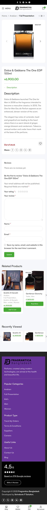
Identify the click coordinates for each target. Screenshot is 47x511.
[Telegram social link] (29, 2)
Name (7, 224)
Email (7, 234)
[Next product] (44, 16)
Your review (10, 196)
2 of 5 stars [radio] (21, 192)
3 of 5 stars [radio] (23, 192)
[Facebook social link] (17, 2)
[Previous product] (39, 16)
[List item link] (23, 389)
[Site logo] (23, 8)
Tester (28, 296)
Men (5, 302)
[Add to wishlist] (40, 143)
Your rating (9, 192)
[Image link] (18, 361)
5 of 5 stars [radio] (27, 192)
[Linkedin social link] (26, 2)
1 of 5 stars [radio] (19, 192)
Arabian (13, 16)
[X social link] (20, 2)
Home (4, 16)
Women (16, 302)
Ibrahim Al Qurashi (10, 300)
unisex (10, 302)
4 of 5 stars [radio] (25, 192)
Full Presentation (26, 16)
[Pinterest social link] (23, 2)
